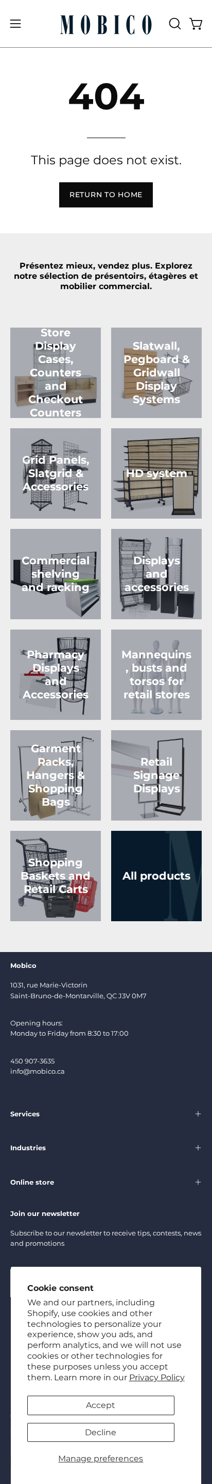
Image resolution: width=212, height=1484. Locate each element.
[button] (174, 23)
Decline (100, 1432)
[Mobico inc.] (106, 24)
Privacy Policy (157, 1377)
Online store (32, 1182)
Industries (28, 1148)
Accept (100, 1405)
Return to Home (106, 194)
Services (25, 1114)
